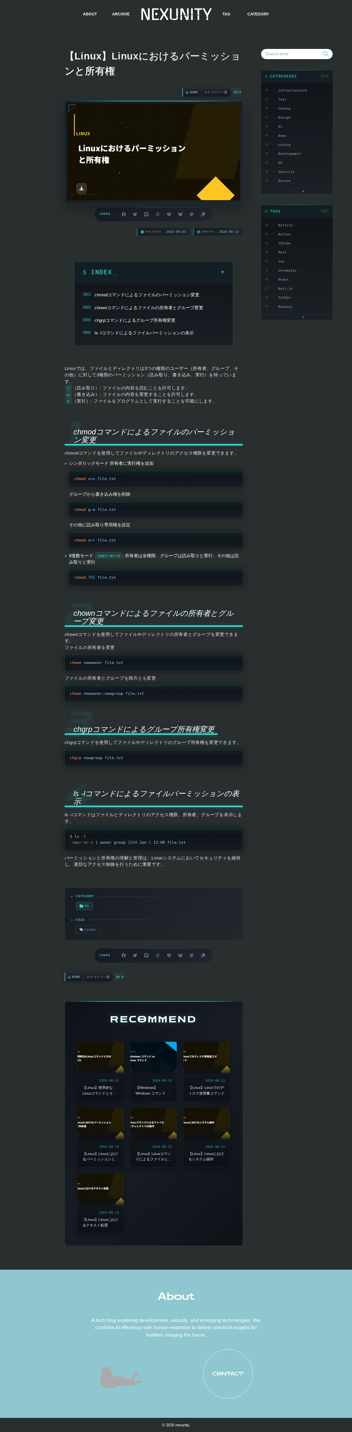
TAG (226, 14)
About (176, 1296)
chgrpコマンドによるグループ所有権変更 (135, 320)
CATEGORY (258, 14)
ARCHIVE (121, 14)
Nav (18, 1414)
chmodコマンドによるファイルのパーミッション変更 (147, 294)
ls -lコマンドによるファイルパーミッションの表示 (144, 333)
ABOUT (90, 14)
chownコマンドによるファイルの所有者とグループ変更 (149, 307)
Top (337, 1417)
